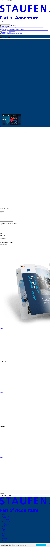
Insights (10, 25)
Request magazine (2, 126)
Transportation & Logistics (45, 30)
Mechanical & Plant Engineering (14, 30)
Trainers (10, 32)
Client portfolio (5, 538)
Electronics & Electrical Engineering (32, 30)
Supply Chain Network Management (10, 27)
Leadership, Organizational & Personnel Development (28, 27)
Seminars (4, 523)
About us (4, 536)
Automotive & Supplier (5, 30)
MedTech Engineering (25, 30)
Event (6, 33)
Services (8, 26)
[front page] (25, 19)
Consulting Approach (4, 26)
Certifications (4, 540)
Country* (1, 233)
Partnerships (4, 539)
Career (2, 1)
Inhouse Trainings (2, 32)
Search (8, 0)
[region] (25, 545)
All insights (3, 33)
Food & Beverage (39, 30)
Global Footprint (12, 29)
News (10, 33)
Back (0, 26)
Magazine (12, 25)
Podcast (14, 33)
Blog (5, 33)
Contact (17, 25)
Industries (4, 25)
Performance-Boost (16, 29)
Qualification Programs (6, 524)
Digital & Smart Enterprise (18, 27)
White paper (20, 33)
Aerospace (9, 30)
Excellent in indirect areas (7, 29)
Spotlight (1, 28)
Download (1, 328)
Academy (7, 25)
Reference (16, 33)
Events (4, 537)
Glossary (8, 33)
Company (15, 25)
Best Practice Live (6, 32)
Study (18, 33)
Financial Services (20, 30)
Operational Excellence (3, 27)
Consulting (1, 25)
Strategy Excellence (21, 29)
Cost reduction (2, 29)
